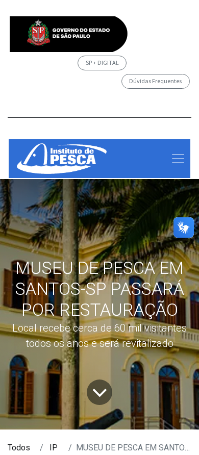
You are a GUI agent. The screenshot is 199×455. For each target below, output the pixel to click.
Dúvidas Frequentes (155, 81)
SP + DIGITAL (102, 62)
